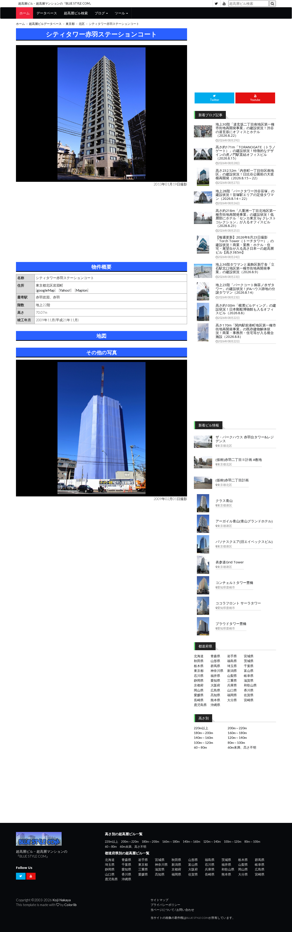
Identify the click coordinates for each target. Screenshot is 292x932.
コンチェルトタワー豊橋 (234, 582)
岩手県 (232, 656)
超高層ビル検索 (76, 13)
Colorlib (70, 905)
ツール (120, 13)
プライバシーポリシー (165, 904)
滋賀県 (248, 680)
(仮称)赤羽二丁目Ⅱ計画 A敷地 (239, 459)
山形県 (215, 661)
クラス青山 (224, 500)
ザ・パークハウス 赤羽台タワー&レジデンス (245, 439)
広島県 (215, 690)
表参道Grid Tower (230, 562)
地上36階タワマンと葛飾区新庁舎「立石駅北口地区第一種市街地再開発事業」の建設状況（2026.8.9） (245, 268)
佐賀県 (248, 695)
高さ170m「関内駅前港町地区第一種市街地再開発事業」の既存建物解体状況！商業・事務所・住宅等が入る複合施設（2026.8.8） (246, 331)
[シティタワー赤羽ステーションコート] (101, 113)
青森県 (215, 656)
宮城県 (248, 656)
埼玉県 (232, 666)
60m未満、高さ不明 (242, 747)
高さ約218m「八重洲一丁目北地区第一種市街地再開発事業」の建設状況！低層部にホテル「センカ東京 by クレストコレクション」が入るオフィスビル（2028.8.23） (246, 218)
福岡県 (232, 695)
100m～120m (203, 743)
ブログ (100, 13)
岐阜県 (248, 676)
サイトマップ (159, 900)
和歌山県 (250, 685)
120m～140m (237, 737)
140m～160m (203, 737)
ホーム (24, 13)
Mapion (81, 290)
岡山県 (198, 690)
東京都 (70, 24)
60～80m (200, 747)
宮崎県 (248, 700)
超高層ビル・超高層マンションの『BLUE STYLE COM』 (55, 3)
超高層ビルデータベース (45, 24)
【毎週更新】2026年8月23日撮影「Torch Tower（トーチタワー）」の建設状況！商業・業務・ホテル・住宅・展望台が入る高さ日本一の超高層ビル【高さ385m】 (245, 244)
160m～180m (237, 733)
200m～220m (237, 728)
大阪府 (215, 685)
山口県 (232, 690)
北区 (82, 24)
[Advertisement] (101, 223)
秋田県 (198, 661)
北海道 (198, 656)
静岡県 (198, 680)
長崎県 (198, 700)
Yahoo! (65, 290)
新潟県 (232, 671)
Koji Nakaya (61, 900)
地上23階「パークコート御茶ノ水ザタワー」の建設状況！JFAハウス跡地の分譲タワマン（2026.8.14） (245, 288)
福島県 (232, 661)
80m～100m (236, 743)
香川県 (248, 690)
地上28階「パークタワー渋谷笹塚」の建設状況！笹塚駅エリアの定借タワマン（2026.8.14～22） (245, 195)
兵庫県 (232, 685)
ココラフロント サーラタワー (238, 603)
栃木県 (198, 666)
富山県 (248, 671)
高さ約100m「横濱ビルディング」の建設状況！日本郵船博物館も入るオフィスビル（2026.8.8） (246, 309)
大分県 (232, 700)
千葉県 (248, 666)
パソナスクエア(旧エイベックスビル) (244, 541)
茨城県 (248, 661)
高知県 (215, 695)
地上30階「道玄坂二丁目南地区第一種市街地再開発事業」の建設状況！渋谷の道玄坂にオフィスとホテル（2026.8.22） (245, 130)
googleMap (46, 290)
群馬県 (215, 666)
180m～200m (203, 733)
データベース (46, 13)
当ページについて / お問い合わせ (172, 909)
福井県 (215, 676)
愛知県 (215, 680)
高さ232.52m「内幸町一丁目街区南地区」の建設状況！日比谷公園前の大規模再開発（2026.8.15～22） (245, 174)
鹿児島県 (200, 705)
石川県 (198, 676)
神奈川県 (217, 671)
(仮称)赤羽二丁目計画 (232, 480)
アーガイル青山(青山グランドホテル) (244, 521)
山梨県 (232, 676)
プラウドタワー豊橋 (231, 623)
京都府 (198, 685)
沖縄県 (215, 705)
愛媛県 (198, 695)
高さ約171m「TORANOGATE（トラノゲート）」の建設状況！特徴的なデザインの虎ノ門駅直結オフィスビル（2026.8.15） (246, 153)
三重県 (232, 680)
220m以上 (201, 728)
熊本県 (215, 700)
